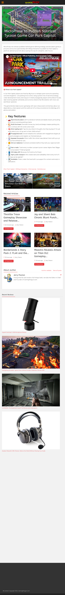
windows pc (42, 169)
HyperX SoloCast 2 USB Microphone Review (14, 332)
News (30, 27)
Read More (9, 228)
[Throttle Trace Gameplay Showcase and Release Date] (17, 204)
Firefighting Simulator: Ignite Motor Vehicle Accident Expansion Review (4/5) (23, 370)
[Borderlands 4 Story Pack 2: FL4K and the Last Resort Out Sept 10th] (17, 240)
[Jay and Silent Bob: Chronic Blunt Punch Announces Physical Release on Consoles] (47, 204)
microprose (32, 169)
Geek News (26, 27)
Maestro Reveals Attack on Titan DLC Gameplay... (47, 253)
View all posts (57, 270)
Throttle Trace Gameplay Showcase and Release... (15, 217)
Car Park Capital (9, 169)
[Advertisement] (14, 479)
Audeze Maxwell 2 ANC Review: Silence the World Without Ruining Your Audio (23, 451)
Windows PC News (45, 27)
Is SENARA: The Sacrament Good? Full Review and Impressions (19, 408)
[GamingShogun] (32, 2)
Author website (46, 270)
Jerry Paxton (17, 27)
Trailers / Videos (36, 27)
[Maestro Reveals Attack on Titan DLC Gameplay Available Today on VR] (47, 240)
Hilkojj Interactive (21, 169)
